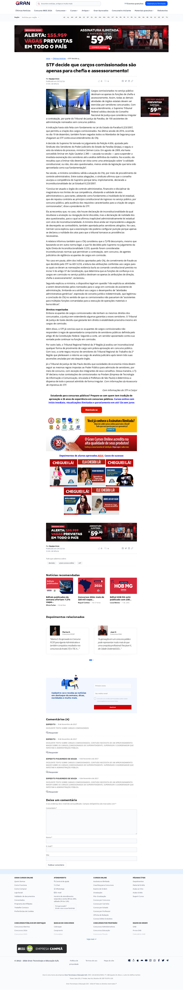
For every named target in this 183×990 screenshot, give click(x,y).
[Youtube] (146, 961)
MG (104, 17)
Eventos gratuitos (135, 4)
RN (139, 17)
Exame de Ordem (100, 889)
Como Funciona (20, 885)
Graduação (97, 893)
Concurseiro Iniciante (121, 11)
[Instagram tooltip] (150, 961)
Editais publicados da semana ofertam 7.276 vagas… (58, 599)
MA (100, 17)
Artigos (85, 11)
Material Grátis (139, 885)
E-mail (49, 846)
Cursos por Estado (100, 908)
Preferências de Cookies (24, 911)
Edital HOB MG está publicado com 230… (120, 598)
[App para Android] (142, 961)
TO (167, 17)
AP (76, 17)
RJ (135, 17)
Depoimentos (138, 881)
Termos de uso (91, 961)
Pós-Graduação (99, 896)
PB (120, 17)
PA (117, 17)
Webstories (162, 11)
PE (124, 17)
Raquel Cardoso (84, 603)
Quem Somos (19, 881)
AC (64, 17)
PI (128, 17)
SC (155, 17)
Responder (53, 733)
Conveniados (19, 900)
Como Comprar (20, 889)
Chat (58, 885)
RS (151, 17)
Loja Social (18, 893)
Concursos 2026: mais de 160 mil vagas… (91, 598)
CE (84, 17)
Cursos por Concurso (101, 900)
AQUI (100, 455)
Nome (49, 837)
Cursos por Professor (101, 911)
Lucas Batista (115, 603)
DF (88, 17)
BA (80, 17)
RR (147, 17)
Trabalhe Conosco (21, 908)
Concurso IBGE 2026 (43, 11)
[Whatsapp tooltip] (154, 961)
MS (108, 17)
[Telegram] (167, 961)
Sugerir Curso (138, 896)
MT (113, 17)
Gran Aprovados (101, 11)
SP (163, 17)
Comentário (51, 808)
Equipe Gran (54, 79)
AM (72, 17)
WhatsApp (60, 889)
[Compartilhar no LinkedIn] (128, 81)
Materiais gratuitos (143, 11)
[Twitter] (163, 961)
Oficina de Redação (101, 915)
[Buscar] (39, 4)
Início (48, 58)
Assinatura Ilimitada (156, 4)
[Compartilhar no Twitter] (125, 81)
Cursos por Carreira (101, 904)
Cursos (73, 11)
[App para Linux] (133, 961)
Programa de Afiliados (23, 904)
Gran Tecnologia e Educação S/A (76, 975)
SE (159, 17)
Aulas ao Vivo (138, 889)
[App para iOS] (137, 961)
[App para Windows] (129, 961)
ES (92, 17)
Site (47, 855)
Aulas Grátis (138, 893)
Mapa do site (109, 961)
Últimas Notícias (22, 11)
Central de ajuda (62, 881)
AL (68, 17)
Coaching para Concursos (103, 885)
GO (96, 17)
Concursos (60, 11)
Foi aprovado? (65, 907)
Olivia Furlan (51, 605)
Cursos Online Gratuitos (102, 919)
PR (131, 17)
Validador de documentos (24, 896)
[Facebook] (159, 961)
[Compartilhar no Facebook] (122, 81)
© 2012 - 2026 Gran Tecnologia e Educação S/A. (36, 961)
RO (143, 17)
